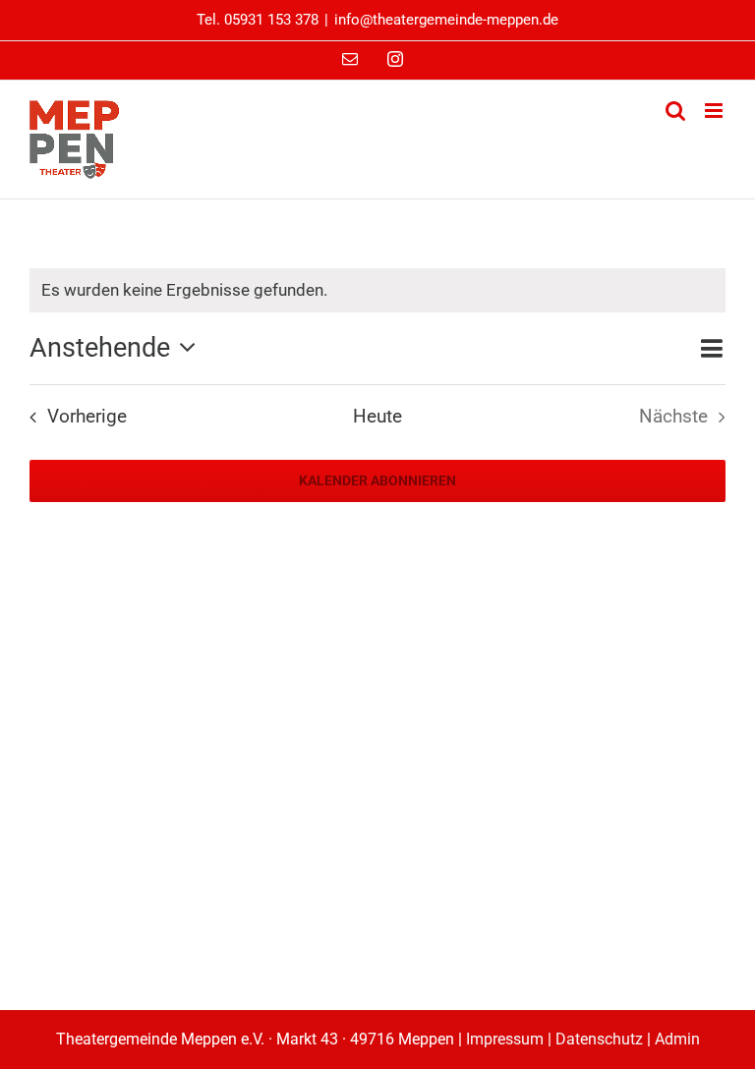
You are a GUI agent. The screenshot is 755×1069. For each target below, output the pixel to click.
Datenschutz (599, 1039)
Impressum (505, 1039)
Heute (377, 416)
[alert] (377, 290)
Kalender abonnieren (377, 480)
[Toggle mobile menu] (715, 110)
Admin (677, 1039)
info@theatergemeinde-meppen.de (446, 19)
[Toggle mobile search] (675, 110)
